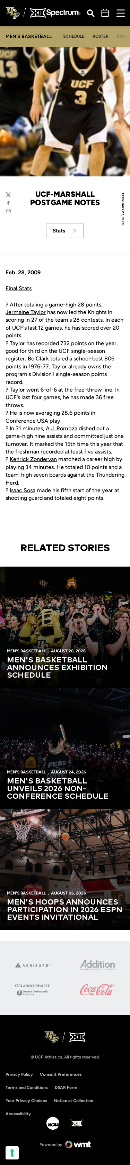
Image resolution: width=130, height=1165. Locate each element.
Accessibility (18, 1113)
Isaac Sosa (22, 490)
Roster (101, 36)
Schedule (73, 36)
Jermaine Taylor (26, 312)
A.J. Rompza (61, 428)
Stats (68, 233)
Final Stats (19, 288)
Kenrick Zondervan (33, 459)
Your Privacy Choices (26, 1100)
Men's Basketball (26, 651)
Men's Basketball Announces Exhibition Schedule (57, 668)
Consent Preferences (61, 1074)
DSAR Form (66, 1087)
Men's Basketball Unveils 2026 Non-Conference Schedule (58, 789)
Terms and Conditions (27, 1087)
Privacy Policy (19, 1074)
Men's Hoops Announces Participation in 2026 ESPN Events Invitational (64, 910)
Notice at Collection (73, 1100)
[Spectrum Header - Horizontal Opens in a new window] (63, 13)
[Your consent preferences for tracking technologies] (12, 1152)
